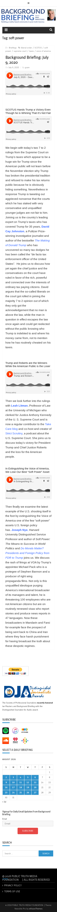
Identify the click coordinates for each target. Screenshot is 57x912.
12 (28, 782)
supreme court (20, 51)
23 (6, 792)
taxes (31, 51)
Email (4, 819)
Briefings (13, 47)
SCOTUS (38, 47)
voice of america (43, 51)
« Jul (4, 801)
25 (20, 792)
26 (28, 792)
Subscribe (27, 830)
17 (13, 787)
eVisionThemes (36, 908)
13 (35, 782)
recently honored (45, 702)
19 (28, 787)
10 (13, 782)
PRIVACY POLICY (13, 885)
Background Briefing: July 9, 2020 (27, 60)
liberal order (26, 47)
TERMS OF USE (12, 891)
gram (27, 67)
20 (35, 787)
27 (35, 792)
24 (13, 792)
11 (20, 782)
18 (20, 787)
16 (6, 787)
